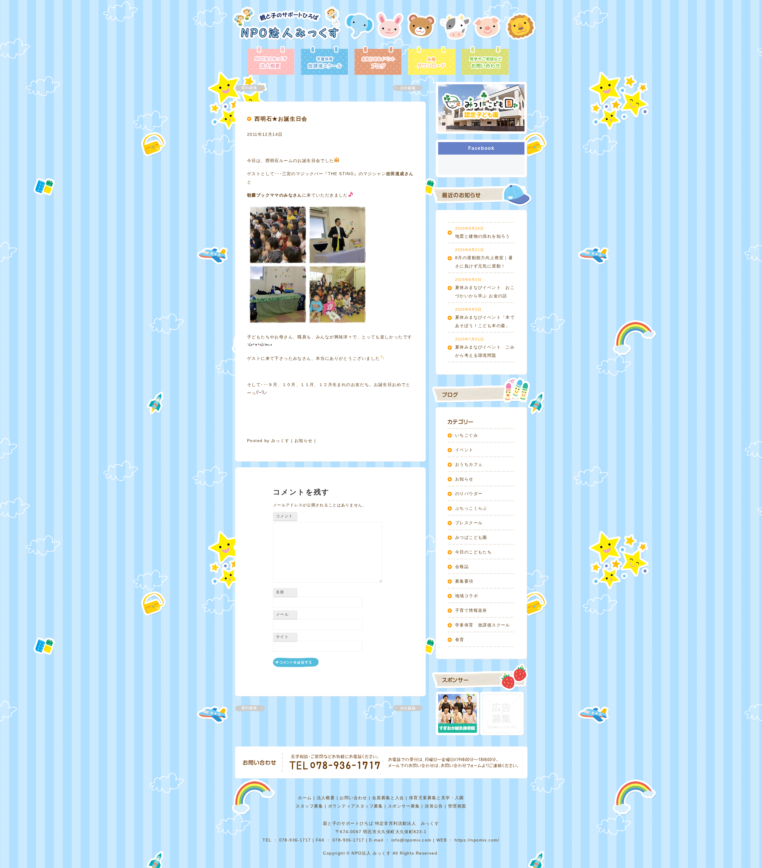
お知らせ (303, 440)
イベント (464, 449)
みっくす (280, 440)
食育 (459, 639)
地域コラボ (466, 595)
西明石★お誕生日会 (280, 119)
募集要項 (464, 581)
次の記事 (404, 88)
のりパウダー (469, 493)
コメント (284, 516)
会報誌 (462, 566)
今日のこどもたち (473, 552)
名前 (280, 592)
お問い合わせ (353, 797)
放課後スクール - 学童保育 (324, 61)
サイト (282, 636)
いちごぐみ (466, 435)
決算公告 (434, 806)
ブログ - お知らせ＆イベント (378, 61)
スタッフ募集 (309, 806)
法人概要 (326, 797)
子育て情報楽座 (471, 610)
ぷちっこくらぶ (471, 508)
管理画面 (457, 806)
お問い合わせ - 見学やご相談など (485, 61)
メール (282, 614)
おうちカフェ (469, 464)
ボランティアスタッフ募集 (355, 806)
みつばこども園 (471, 537)
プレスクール (469, 522)
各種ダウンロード (431, 61)
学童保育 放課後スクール (482, 625)
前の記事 (253, 88)
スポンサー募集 (404, 806)
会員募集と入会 (388, 797)
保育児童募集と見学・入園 (436, 797)
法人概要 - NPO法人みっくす (271, 61)
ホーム (305, 797)
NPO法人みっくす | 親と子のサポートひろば (286, 26)
